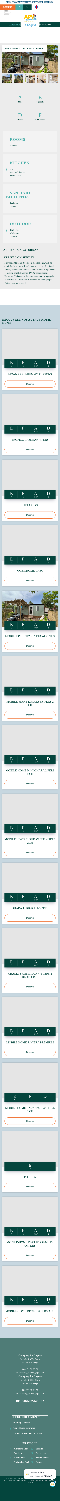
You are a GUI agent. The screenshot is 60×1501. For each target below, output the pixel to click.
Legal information (38, 1480)
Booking (7, 7)
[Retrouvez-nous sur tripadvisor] (38, 1411)
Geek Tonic (21, 1480)
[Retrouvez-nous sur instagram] (30, 1411)
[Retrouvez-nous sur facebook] (21, 1411)
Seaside (39, 1449)
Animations (19, 1457)
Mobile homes (42, 1457)
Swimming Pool (21, 1462)
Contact (39, 1462)
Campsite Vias (15, 24)
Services (18, 1453)
